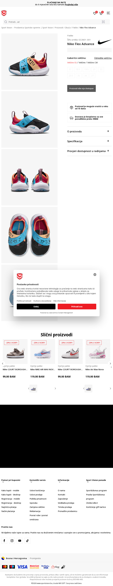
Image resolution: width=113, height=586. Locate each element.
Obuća (68, 27)
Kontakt (61, 494)
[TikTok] (27, 540)
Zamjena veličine (37, 507)
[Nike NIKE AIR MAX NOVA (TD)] (42, 351)
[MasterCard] (4, 566)
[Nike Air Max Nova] (33, 388)
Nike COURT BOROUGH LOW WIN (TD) (70, 369)
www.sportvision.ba (44, 583)
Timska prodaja (65, 507)
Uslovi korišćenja (37, 490)
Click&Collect (92, 503)
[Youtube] (19, 540)
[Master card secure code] (35, 566)
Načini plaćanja (8, 511)
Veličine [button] (82, 62)
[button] (23, 360)
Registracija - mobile (10, 498)
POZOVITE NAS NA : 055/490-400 (56, 2)
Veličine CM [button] (92, 62)
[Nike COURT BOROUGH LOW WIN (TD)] (70, 351)
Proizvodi (59, 27)
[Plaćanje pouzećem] (63, 566)
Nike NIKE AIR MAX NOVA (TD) (42, 369)
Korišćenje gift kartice (96, 507)
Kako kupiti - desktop (10, 494)
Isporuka (33, 503)
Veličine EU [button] (72, 62)
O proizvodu (74, 131)
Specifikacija (74, 141)
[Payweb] (55, 566)
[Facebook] (4, 540)
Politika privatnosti (38, 498)
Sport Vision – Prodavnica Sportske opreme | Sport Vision (27, 27)
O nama (61, 490)
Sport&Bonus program (96, 490)
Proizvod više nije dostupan (81, 88)
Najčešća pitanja (8, 507)
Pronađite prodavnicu (67, 511)
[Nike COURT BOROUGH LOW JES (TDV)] (15, 351)
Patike (75, 27)
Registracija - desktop (11, 503)
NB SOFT (62, 583)
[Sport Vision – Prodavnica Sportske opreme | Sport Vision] (3, 12)
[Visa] (22, 566)
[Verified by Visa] (45, 566)
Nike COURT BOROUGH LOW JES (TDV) (15, 369)
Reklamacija (35, 511)
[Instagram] (12, 540)
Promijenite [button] (35, 558)
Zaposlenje (63, 498)
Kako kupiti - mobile (10, 490)
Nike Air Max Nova (94, 369)
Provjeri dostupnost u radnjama (86, 151)
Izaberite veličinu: (76, 58)
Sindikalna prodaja (66, 503)
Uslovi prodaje (36, 494)
